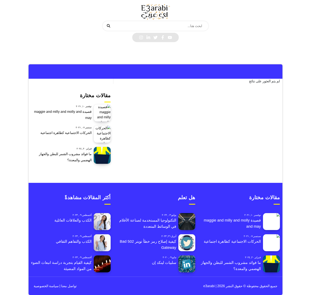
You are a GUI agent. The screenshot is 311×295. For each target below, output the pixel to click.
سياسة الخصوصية (46, 286)
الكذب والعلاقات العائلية (73, 220)
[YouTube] (170, 37)
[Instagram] (141, 37)
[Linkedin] (148, 37)
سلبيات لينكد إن (164, 263)
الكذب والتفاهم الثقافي (74, 241)
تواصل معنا (68, 286)
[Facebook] (163, 37)
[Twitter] (155, 37)
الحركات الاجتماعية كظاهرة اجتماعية (66, 133)
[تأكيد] (108, 26)
